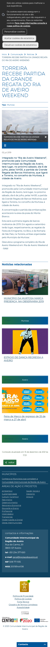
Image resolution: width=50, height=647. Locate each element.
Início (4, 54)
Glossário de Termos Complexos (23, 604)
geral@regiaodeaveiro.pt (25, 557)
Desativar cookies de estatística (20, 45)
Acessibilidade (23, 607)
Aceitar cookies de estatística (19, 38)
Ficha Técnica (23, 602)
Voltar (11, 463)
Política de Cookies (23, 599)
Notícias (30, 54)
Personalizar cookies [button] (14, 31)
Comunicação (17, 54)
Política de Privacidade (23, 596)
